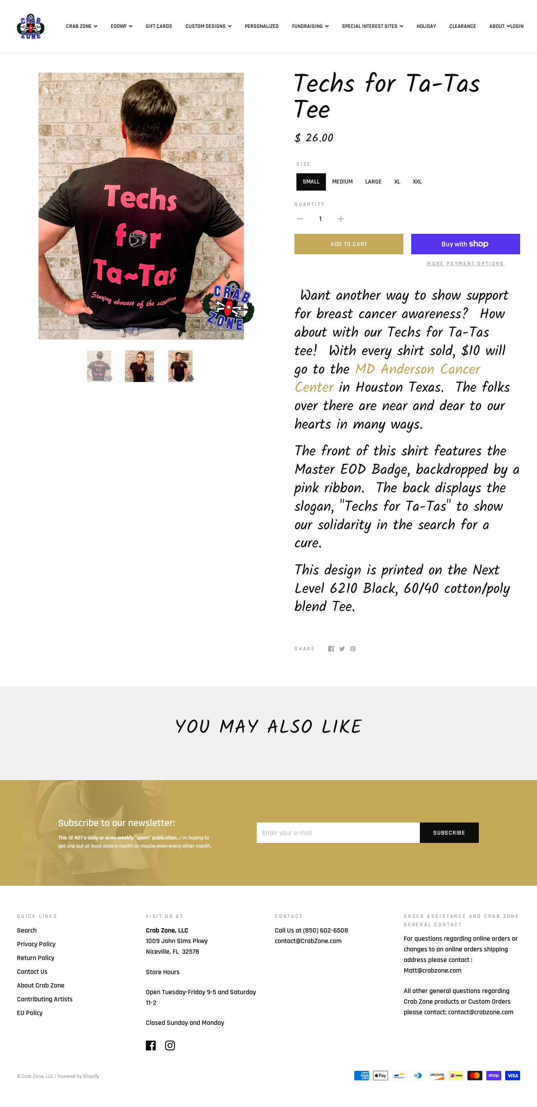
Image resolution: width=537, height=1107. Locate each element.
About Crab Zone (40, 985)
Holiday (426, 26)
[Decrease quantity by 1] (299, 218)
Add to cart (349, 244)
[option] (139, 206)
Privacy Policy (36, 944)
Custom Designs (206, 26)
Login (517, 26)
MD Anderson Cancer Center (387, 379)
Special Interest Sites (369, 26)
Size (303, 164)
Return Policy (35, 957)
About (496, 26)
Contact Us (32, 971)
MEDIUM (342, 182)
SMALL (311, 182)
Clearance (462, 26)
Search (27, 930)
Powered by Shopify (78, 1076)
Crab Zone (79, 26)
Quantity (309, 204)
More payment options (465, 263)
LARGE (373, 182)
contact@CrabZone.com (308, 940)
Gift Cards (159, 26)
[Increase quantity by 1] (340, 218)
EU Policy (29, 1012)
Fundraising (307, 26)
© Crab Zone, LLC (35, 1076)
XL (397, 182)
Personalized (262, 26)
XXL (417, 182)
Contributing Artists (45, 999)
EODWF (119, 26)
